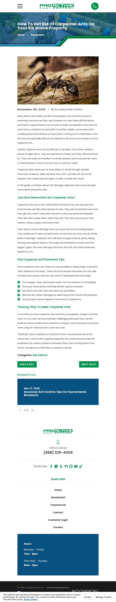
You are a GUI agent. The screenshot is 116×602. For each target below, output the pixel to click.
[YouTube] (76, 466)
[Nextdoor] (66, 466)
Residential (58, 497)
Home (58, 490)
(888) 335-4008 (58, 452)
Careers (58, 527)
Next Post (88, 364)
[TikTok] (80, 466)
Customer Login (58, 520)
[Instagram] (71, 466)
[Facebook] (51, 466)
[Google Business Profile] (56, 466)
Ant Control (40, 355)
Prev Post (27, 364)
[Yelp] (61, 466)
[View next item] (32, 410)
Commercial (58, 505)
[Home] (57, 6)
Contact (58, 512)
